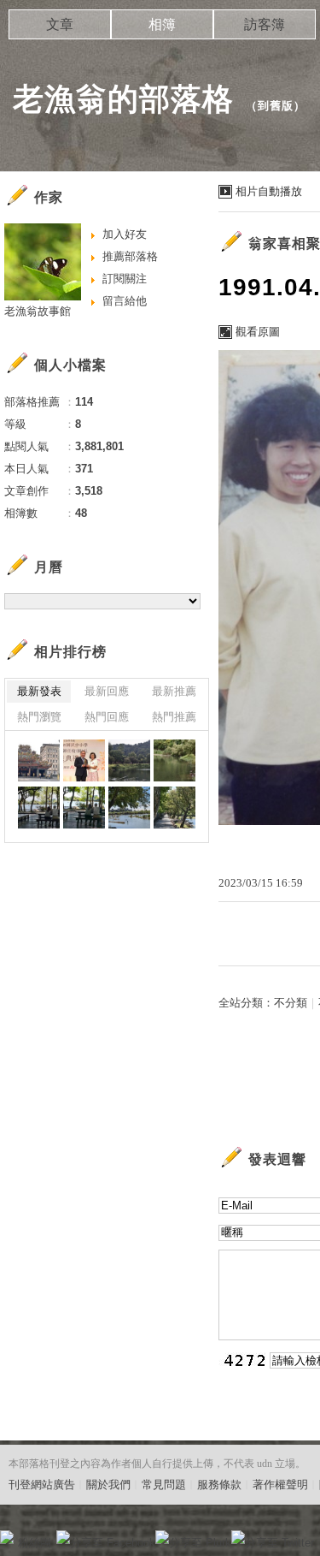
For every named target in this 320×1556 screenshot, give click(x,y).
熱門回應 (106, 716)
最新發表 (39, 691)
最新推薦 (174, 691)
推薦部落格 (130, 256)
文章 (59, 24)
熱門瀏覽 (39, 716)
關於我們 (108, 1484)
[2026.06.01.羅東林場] (39, 807)
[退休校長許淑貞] (84, 760)
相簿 (162, 24)
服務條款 (219, 1484)
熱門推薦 (174, 716)
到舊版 (276, 105)
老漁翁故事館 (37, 311)
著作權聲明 (280, 1484)
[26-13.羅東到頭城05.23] (39, 760)
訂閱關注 (124, 278)
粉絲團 (34, 1542)
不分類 (290, 1002)
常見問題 (164, 1484)
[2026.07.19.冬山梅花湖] (129, 760)
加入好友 (124, 234)
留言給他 (124, 300)
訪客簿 (264, 24)
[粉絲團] (7, 1537)
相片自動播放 (269, 191)
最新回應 (106, 691)
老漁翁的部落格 (123, 98)
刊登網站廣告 (42, 1484)
